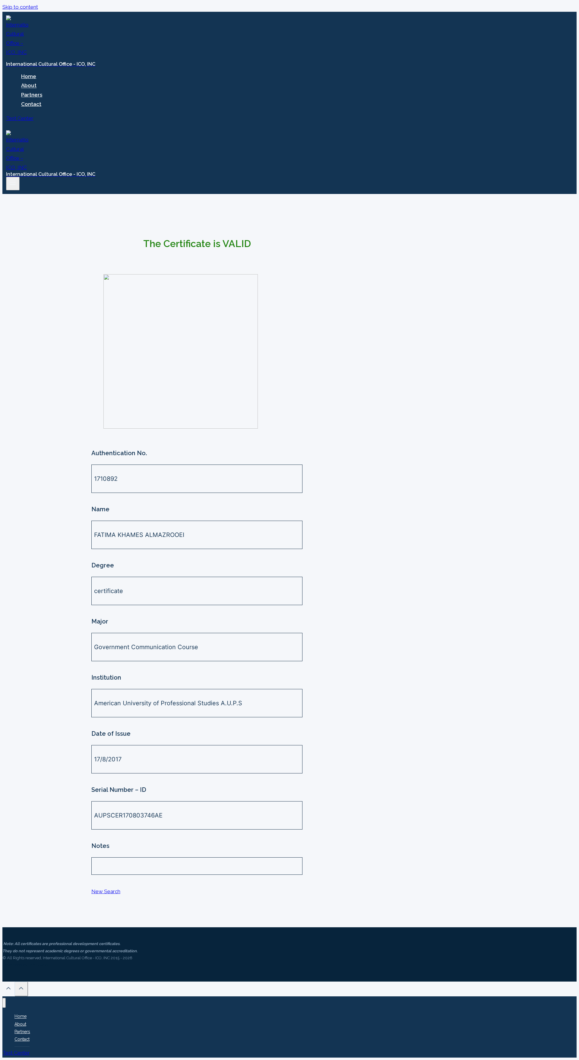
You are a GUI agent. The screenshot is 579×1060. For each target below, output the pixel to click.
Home (28, 76)
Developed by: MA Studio (25, 965)
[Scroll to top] (8, 990)
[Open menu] (13, 183)
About (28, 86)
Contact (31, 104)
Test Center (19, 118)
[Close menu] (4, 1003)
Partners (31, 95)
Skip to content (20, 7)
